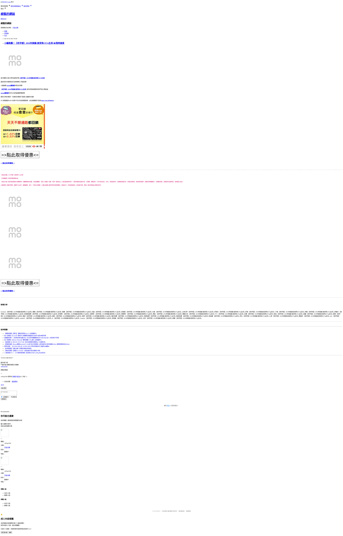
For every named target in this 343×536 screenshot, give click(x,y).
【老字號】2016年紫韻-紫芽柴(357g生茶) (32, 78)
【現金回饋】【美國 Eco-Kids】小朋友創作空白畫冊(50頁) (22, 350)
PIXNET (158, 511)
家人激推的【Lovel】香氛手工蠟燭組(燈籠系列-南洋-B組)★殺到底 (25, 335)
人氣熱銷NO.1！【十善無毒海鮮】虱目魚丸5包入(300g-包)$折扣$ (24, 353)
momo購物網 (11, 85)
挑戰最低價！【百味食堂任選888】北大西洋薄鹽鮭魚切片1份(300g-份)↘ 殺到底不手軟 (31, 337)
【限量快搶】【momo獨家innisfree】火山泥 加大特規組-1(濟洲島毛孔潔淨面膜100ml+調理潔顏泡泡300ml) (36, 344)
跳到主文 (3, 19)
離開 (10, 532)
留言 (18, 376)
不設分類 (15, 27)
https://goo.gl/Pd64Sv (47, 100)
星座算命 (15, 381)
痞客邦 (14, 376)
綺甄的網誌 (8, 13)
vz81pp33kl (4, 366)
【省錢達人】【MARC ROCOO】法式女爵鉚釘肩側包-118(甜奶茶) (24, 342)
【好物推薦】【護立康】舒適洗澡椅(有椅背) (18, 348)
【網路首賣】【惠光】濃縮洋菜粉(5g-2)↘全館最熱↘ (20, 333)
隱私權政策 (181, 511)
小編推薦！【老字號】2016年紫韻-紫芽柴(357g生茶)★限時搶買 (34, 43)
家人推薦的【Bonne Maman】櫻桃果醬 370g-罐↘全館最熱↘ (23, 340)
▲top (2, 384)
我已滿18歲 (4, 532)
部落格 (6, 33)
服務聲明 (188, 511)
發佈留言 (3, 399)
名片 (5, 35)
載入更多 (3, 388)
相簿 (5, 31)
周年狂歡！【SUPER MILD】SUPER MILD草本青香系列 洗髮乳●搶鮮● (26, 346)
